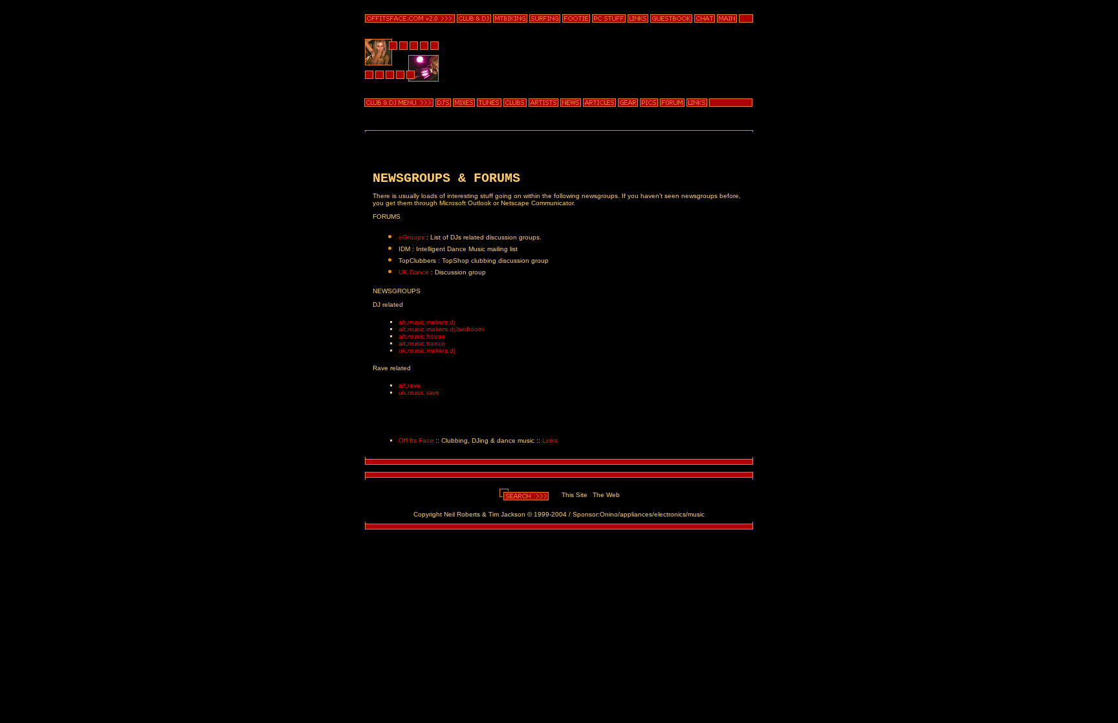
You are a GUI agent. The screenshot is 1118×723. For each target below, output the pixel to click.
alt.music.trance (422, 343)
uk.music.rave (419, 392)
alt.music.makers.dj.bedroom (441, 329)
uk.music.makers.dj (427, 350)
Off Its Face (416, 440)
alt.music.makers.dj (427, 322)
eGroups (411, 237)
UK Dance (414, 272)
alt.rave (410, 385)
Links (550, 440)
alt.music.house (422, 336)
